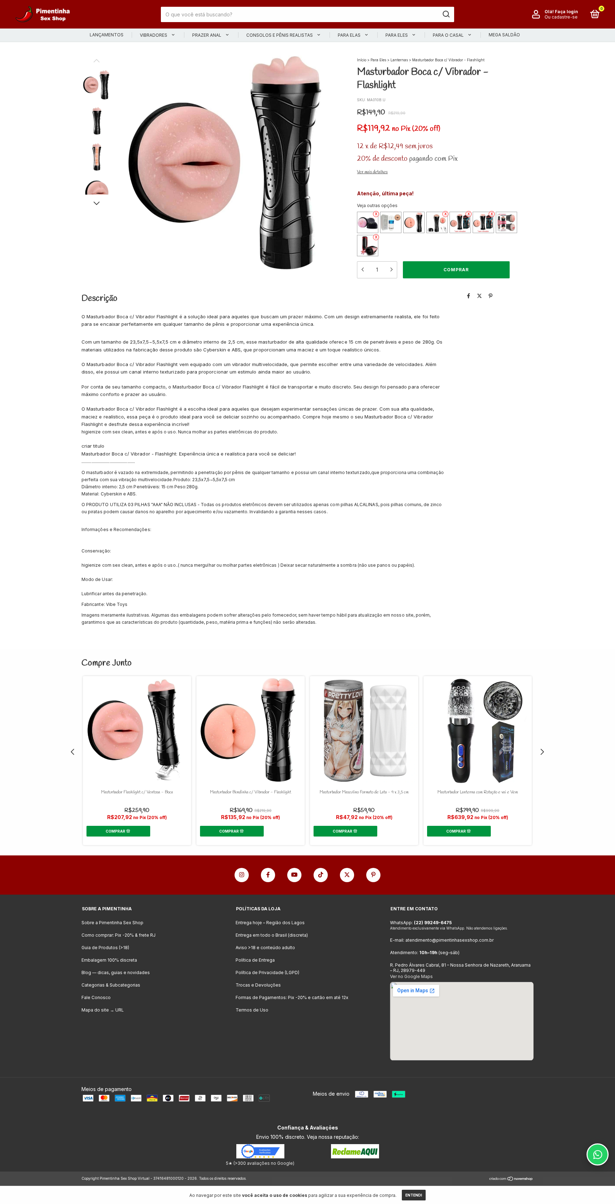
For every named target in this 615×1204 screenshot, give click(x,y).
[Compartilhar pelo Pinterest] (491, 296)
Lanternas (399, 60)
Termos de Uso (252, 1010)
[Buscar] (446, 14)
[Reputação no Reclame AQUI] (355, 1156)
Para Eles (378, 60)
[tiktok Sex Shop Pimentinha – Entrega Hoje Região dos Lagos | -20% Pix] (321, 875)
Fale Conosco (96, 997)
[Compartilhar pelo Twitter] (479, 296)
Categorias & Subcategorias (111, 985)
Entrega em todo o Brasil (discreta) (272, 935)
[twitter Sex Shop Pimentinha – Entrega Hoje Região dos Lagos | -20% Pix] (347, 875)
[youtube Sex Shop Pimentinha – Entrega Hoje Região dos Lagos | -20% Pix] (294, 875)
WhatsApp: (421, 922)
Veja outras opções (377, 205)
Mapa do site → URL (103, 1010)
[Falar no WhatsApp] (598, 1154)
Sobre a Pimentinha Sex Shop (112, 922)
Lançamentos (106, 34)
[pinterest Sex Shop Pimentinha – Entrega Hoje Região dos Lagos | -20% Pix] (373, 875)
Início (361, 60)
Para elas (350, 35)
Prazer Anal (207, 35)
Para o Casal (449, 35)
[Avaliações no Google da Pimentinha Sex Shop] (260, 1156)
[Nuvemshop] (511, 1179)
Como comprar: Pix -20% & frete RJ (119, 935)
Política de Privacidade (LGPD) (267, 972)
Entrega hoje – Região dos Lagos (270, 922)
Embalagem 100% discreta (109, 960)
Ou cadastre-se (561, 17)
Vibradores (154, 35)
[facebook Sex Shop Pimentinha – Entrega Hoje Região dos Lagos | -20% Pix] (268, 875)
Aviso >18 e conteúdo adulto (265, 947)
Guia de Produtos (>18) (105, 947)
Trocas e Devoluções (258, 985)
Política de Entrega (255, 960)
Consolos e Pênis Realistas (280, 35)
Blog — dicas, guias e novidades (116, 972)
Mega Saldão (504, 34)
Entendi (413, 1195)
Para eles (397, 35)
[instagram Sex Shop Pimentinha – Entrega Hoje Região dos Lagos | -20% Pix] (242, 875)
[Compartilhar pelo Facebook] (468, 296)
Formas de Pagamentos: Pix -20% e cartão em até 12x (292, 997)
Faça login (566, 11)
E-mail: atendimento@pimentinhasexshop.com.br (442, 940)
